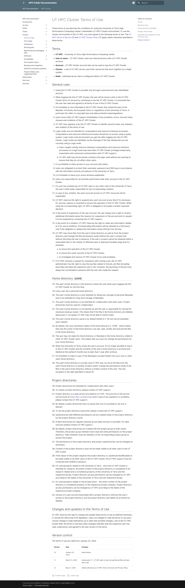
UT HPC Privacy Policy (88, 37)
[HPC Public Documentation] (24, 2)
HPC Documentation (30, 9)
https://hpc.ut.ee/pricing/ (81, 397)
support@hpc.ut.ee (67, 583)
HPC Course (46, 9)
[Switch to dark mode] (133, 2)
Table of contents (145, 19)
